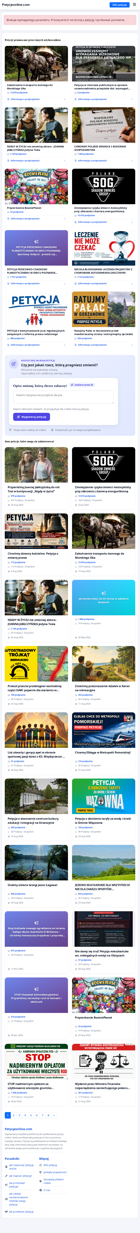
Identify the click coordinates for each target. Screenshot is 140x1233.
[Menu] (134, 4)
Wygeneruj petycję (34, 416)
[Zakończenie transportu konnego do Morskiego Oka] (36, 74)
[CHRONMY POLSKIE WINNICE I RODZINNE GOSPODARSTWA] (103, 136)
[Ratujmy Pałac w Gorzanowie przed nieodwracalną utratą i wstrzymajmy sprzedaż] (103, 320)
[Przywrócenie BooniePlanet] (36, 196)
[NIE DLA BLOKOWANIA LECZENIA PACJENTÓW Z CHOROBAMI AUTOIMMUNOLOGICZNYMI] (103, 258)
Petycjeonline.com (16, 4)
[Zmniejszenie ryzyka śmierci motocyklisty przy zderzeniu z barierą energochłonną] (103, 197)
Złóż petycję (120, 4)
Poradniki (12, 1159)
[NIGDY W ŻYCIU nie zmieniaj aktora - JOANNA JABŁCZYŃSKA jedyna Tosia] (36, 136)
